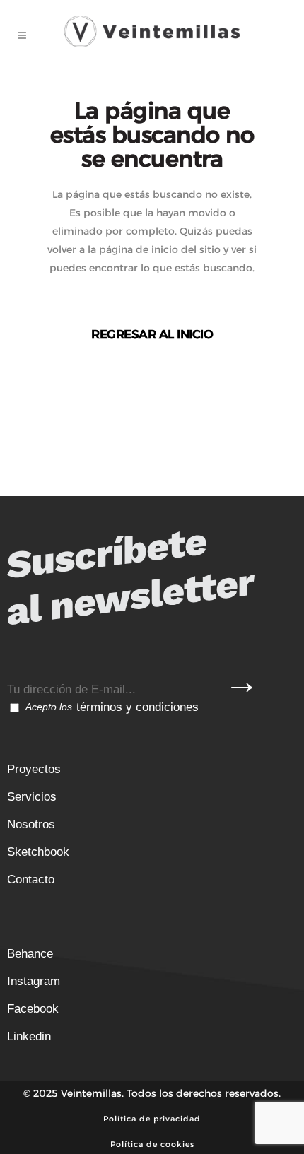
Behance (30, 953)
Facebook (33, 1008)
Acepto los (112, 707)
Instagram (33, 981)
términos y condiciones (137, 707)
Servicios (32, 796)
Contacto (30, 879)
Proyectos (34, 769)
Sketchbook (38, 852)
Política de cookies (152, 1144)
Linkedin (29, 1036)
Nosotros (31, 824)
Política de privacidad (152, 1119)
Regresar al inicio (152, 334)
